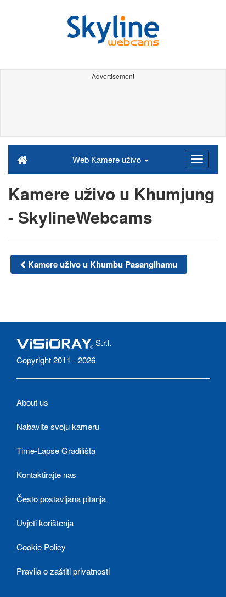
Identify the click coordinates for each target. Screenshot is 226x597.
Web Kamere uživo (107, 159)
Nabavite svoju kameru (57, 426)
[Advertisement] (113, 108)
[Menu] (197, 159)
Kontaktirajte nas (46, 474)
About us (32, 402)
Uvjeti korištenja (45, 522)
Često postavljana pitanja (61, 498)
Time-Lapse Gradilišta (55, 450)
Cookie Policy (41, 547)
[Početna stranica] (22, 159)
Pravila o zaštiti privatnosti (63, 571)
